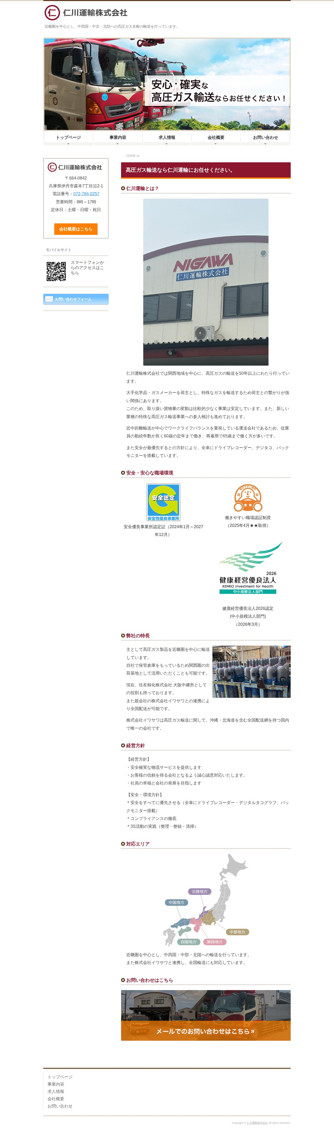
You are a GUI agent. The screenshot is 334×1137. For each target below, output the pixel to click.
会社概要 (216, 137)
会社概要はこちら (76, 229)
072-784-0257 (86, 194)
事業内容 (118, 137)
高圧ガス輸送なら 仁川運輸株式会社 (86, 12)
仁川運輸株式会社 (257, 1122)
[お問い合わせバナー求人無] (206, 1036)
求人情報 (167, 137)
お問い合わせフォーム (73, 299)
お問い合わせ (265, 137)
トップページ (68, 137)
